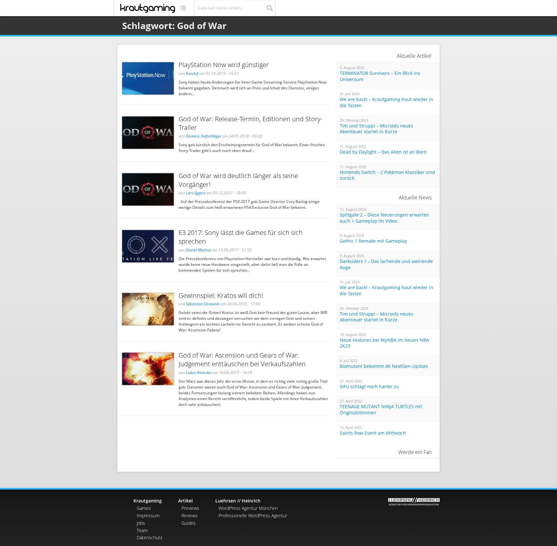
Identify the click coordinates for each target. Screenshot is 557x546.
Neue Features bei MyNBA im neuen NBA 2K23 (384, 343)
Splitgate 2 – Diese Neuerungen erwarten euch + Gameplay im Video (384, 218)
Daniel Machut (198, 250)
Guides (188, 523)
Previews (190, 508)
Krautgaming (147, 501)
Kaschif (192, 73)
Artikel (185, 501)
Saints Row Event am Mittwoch (373, 433)
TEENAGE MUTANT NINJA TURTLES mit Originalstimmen (381, 410)
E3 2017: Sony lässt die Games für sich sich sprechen (241, 237)
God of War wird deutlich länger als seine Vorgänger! (238, 180)
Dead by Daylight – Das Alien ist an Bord (383, 152)
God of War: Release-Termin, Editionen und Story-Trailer (250, 123)
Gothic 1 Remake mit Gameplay (373, 241)
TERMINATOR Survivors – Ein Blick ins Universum (380, 76)
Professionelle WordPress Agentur (253, 515)
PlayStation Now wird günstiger (224, 64)
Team (142, 530)
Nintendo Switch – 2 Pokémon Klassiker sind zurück (387, 175)
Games (144, 508)
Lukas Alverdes (198, 372)
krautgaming (147, 8)
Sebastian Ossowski (203, 304)
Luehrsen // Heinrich (237, 501)
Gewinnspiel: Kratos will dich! (221, 295)
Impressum (148, 515)
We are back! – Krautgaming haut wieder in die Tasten (386, 102)
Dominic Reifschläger (203, 136)
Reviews (189, 515)
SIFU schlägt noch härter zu (369, 386)
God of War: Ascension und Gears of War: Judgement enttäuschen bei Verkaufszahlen (242, 359)
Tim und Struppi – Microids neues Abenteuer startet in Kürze (376, 129)
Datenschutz (149, 537)
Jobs (141, 523)
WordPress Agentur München (248, 508)
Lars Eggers (195, 193)
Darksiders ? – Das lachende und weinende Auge (386, 264)
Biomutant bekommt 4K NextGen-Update (384, 366)
